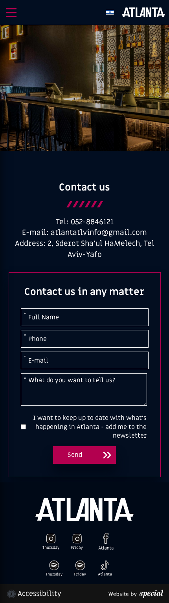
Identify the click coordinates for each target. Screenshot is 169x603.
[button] (11, 12)
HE (110, 12)
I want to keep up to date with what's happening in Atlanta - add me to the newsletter (90, 427)
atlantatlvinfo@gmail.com (99, 233)
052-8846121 (92, 222)
